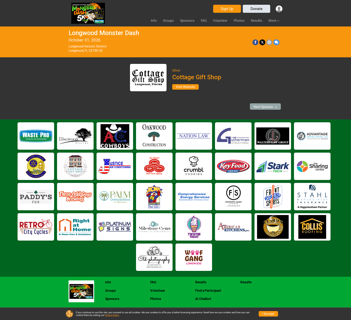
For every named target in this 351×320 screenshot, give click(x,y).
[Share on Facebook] (255, 42)
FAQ (204, 20)
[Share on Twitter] (262, 42)
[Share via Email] (269, 42)
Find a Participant (208, 290)
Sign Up (227, 9)
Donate (256, 9)
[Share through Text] (276, 42)
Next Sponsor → (265, 107)
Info (154, 20)
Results (256, 20)
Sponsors (187, 20)
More (272, 20)
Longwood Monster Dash (104, 33)
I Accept (268, 314)
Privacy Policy (112, 315)
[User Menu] (279, 8)
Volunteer (220, 20)
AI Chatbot (203, 299)
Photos (239, 20)
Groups (168, 20)
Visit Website (185, 87)
